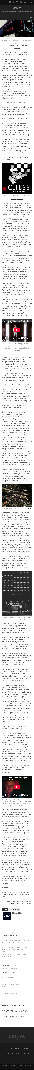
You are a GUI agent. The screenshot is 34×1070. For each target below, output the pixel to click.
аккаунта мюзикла (16, 903)
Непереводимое (17, 1055)
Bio (6, 909)
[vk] (25, 2)
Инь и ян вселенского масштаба (14, 945)
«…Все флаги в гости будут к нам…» (17, 1053)
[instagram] (13, 2)
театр (27, 993)
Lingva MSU (6, 41)
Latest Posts (15, 909)
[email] (21, 2)
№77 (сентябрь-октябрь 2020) (13, 984)
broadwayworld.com (17, 199)
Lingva (17, 1036)
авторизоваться (17, 1019)
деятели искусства (9, 993)
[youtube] (17, 2)
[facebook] (10, 2)
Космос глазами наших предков (14, 947)
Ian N (29, 508)
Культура (5, 986)
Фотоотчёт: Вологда (10, 968)
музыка (21, 993)
